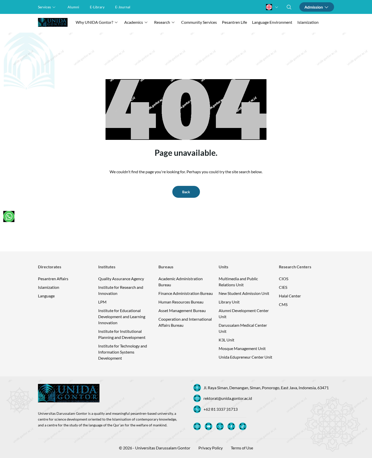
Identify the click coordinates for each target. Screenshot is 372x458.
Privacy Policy (210, 447)
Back (186, 192)
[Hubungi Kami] (8, 216)
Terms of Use (242, 447)
